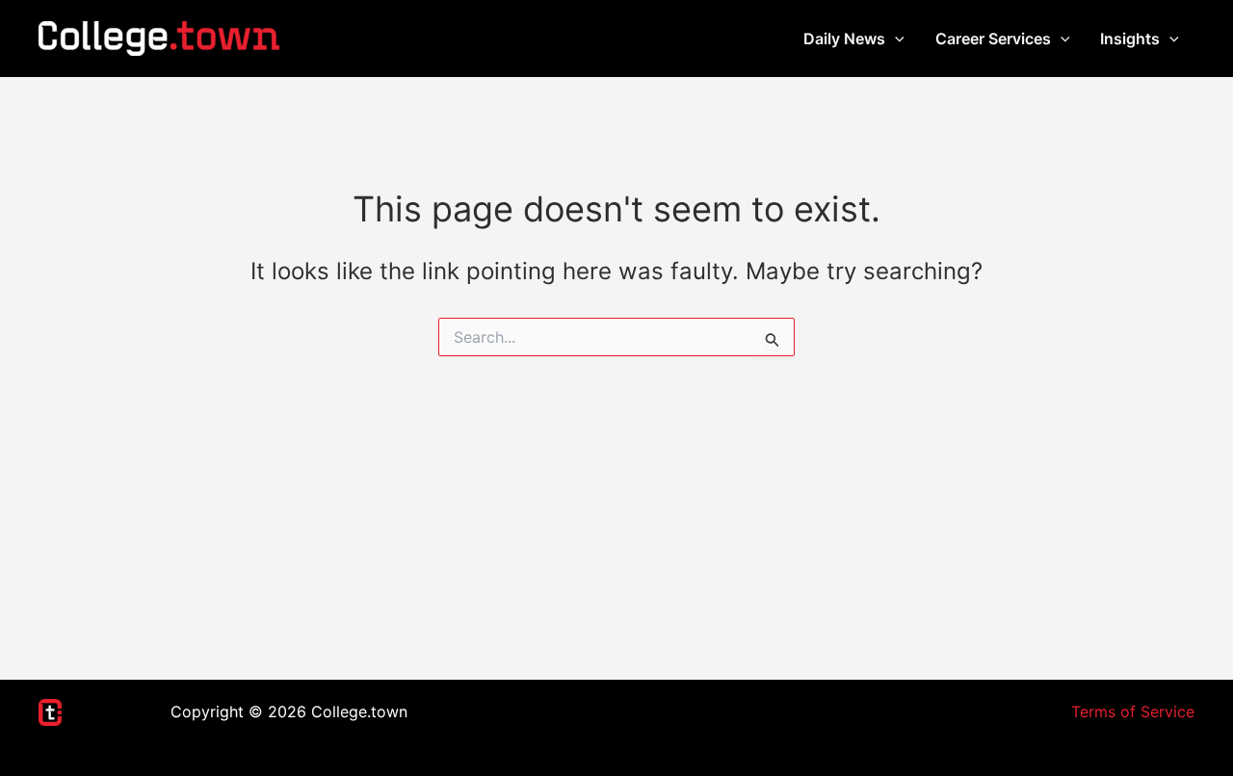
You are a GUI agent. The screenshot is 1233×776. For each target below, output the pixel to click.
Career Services (993, 38)
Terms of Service (1132, 711)
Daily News (844, 38)
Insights (1130, 38)
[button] (895, 38)
